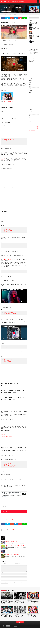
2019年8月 (30, 96)
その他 (32, 126)
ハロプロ (9, 11)
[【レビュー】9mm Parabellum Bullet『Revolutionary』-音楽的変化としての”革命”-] (30, 24)
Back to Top (20, 622)
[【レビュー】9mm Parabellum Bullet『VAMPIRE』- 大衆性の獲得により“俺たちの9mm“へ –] (30, 28)
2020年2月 (30, 86)
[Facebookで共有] (3, 18)
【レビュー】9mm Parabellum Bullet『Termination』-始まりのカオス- (33, 602)
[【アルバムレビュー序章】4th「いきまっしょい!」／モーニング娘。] (3, 547)
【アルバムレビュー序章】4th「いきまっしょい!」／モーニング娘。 (14, 545)
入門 (29, 119)
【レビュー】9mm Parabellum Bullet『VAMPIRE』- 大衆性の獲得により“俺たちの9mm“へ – (20, 602)
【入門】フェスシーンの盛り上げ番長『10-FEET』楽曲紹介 (35, 41)
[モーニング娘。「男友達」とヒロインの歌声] (3, 542)
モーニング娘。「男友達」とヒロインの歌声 (11, 541)
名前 (2, 572)
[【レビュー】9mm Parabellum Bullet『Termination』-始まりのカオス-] (30, 32)
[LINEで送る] (24, 18)
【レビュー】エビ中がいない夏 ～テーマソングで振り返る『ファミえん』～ (7, 616)
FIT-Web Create (8, 626)
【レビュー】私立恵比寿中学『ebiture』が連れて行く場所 (32, 616)
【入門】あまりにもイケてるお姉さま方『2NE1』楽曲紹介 (35, 36)
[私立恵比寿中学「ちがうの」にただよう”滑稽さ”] (3, 551)
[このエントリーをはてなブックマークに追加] (16, 18)
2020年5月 (30, 80)
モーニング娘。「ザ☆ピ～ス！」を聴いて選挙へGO (12, 554)
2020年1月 (30, 88)
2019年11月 (30, 92)
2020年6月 (30, 78)
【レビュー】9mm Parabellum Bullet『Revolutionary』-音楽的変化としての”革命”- (7, 602)
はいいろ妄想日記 (8, 625)
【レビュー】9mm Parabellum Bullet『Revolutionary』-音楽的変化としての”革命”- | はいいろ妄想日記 (33, 49)
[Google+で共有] (12, 18)
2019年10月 (30, 94)
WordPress (15, 626)
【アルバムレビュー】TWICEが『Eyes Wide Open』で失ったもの (19, 616)
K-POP (30, 126)
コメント (2, 564)
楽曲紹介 (30, 121)
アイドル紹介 (31, 111)
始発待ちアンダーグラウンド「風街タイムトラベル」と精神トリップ (14, 536)
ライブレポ (30, 115)
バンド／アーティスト (7, 600)
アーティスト (35, 126)
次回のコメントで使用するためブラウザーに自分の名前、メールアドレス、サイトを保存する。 (13, 582)
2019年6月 (30, 98)
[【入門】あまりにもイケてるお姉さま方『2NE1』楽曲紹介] (30, 37)
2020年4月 (30, 82)
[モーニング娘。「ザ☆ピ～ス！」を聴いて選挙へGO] (3, 556)
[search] (38, 18)
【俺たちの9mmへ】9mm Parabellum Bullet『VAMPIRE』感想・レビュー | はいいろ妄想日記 (33, 55)
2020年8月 (30, 76)
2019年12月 (30, 90)
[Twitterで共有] (7, 18)
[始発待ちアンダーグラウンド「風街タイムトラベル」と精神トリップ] (3, 538)
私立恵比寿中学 (6, 614)
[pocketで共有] (20, 18)
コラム (30, 113)
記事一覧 (11, 517)
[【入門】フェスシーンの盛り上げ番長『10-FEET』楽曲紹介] (30, 41)
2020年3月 (30, 84)
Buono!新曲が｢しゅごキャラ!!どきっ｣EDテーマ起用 (8, 101)
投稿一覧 (12, 529)
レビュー (6, 11)
